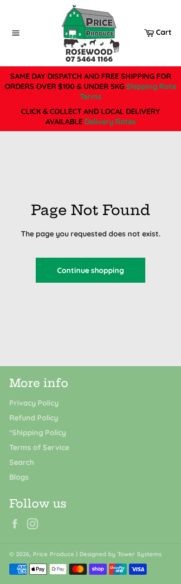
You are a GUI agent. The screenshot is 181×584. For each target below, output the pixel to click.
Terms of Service (39, 447)
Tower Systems (139, 554)
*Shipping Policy (37, 432)
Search (21, 462)
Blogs (19, 477)
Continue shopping (90, 270)
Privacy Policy (33, 402)
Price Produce (53, 554)
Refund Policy (33, 417)
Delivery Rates (110, 121)
